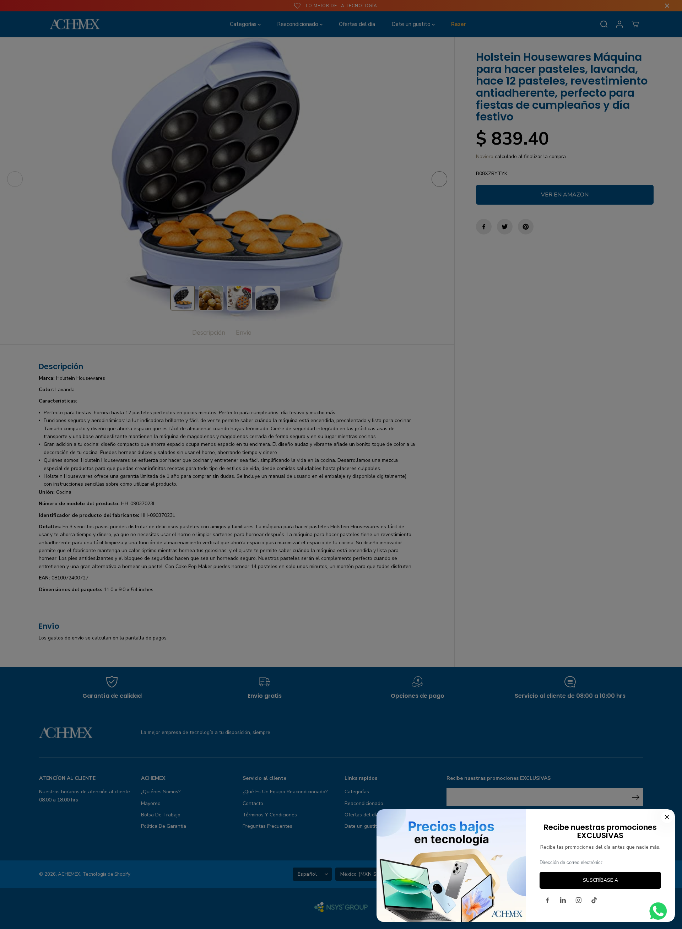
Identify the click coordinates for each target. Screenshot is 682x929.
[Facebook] (547, 900)
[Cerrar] (667, 817)
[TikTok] (594, 900)
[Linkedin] (563, 900)
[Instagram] (578, 900)
